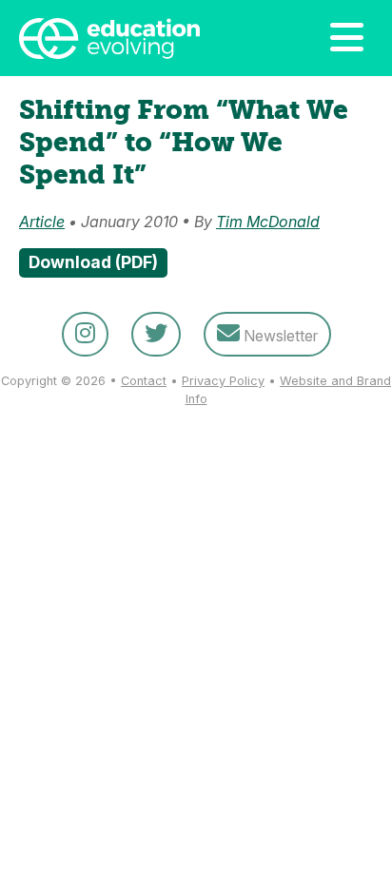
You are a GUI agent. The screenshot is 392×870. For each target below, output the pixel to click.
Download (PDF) (93, 262)
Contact (144, 381)
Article (42, 221)
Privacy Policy (223, 381)
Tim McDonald (268, 221)
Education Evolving (133, 38)
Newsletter (279, 335)
